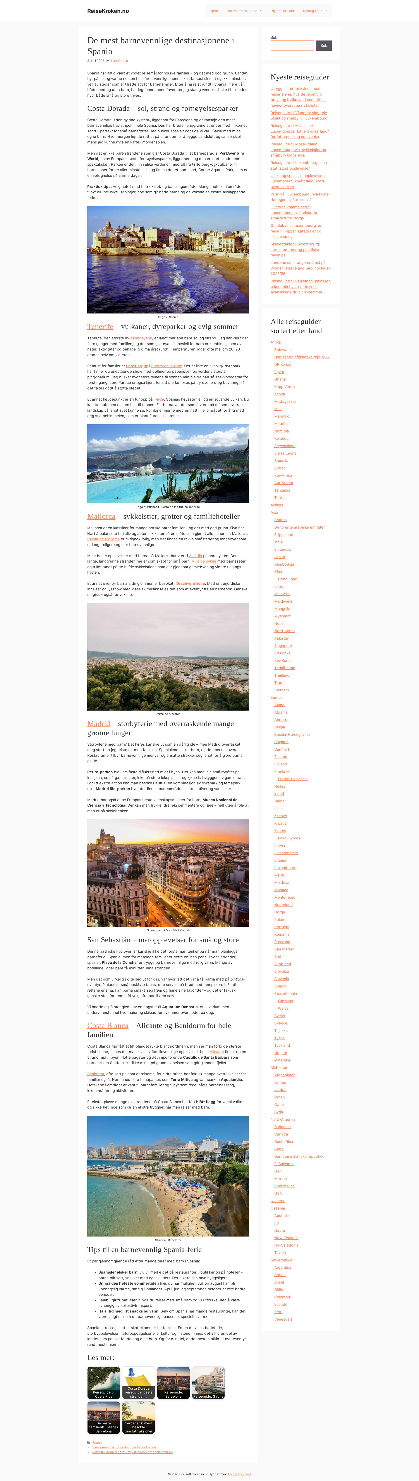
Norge (279, 912)
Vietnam (281, 690)
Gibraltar (286, 1001)
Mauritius (282, 423)
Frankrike (282, 771)
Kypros (280, 831)
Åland (279, 705)
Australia (282, 1215)
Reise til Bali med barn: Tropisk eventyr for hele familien (132, 1452)
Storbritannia (285, 993)
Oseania (278, 1208)
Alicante (217, 1052)
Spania (97, 1442)
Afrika (276, 342)
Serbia (280, 956)
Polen (279, 919)
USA (278, 1193)
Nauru (279, 1230)
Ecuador (281, 1304)
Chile (278, 1289)
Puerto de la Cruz (166, 366)
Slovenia (281, 979)
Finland (280, 764)
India (278, 542)
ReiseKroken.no (108, 11)
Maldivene (283, 601)
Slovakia (281, 971)
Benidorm (95, 1074)
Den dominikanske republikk (299, 1156)
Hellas (279, 786)
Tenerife (100, 326)
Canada (281, 1134)
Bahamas (282, 1127)
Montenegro (284, 897)
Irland (279, 794)
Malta (279, 875)
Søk (274, 37)
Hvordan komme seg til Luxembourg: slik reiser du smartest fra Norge (294, 212)
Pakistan (281, 638)
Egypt (279, 372)
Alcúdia (195, 556)
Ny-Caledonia (286, 1245)
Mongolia (282, 609)
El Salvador (284, 1164)
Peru (278, 1312)
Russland (282, 942)
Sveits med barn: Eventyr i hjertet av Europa (124, 1447)
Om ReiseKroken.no (242, 11)
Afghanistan (284, 1075)
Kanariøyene (141, 338)
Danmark (282, 749)
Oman (279, 1097)
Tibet (278, 683)
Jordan (280, 1090)
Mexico (280, 1178)
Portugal (281, 927)
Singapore (283, 646)
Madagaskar (285, 401)
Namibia (281, 431)
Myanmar (282, 616)
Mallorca (101, 516)
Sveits (279, 1016)
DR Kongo (282, 364)
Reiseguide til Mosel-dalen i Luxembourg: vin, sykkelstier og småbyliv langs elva (298, 149)
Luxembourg (285, 868)
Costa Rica (283, 1141)
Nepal (279, 623)
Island (279, 801)
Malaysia (282, 594)
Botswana (283, 349)
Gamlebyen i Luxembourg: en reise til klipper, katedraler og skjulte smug (296, 231)
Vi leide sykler (204, 561)
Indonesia (282, 549)
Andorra (281, 720)
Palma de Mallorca (103, 539)
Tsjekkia (281, 1030)
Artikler (277, 505)
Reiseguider (312, 11)
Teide (159, 399)
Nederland (283, 905)
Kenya (279, 394)
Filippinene (283, 534)
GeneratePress (239, 1474)
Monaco (281, 890)
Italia (278, 808)
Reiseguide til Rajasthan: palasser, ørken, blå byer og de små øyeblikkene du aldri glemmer (301, 286)
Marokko (281, 416)
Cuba (279, 1149)
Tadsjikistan (284, 668)
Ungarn (280, 1053)
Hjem (214, 11)
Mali (278, 409)
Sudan (280, 468)
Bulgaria (281, 742)
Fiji (276, 1223)
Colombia (282, 1297)
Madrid (98, 723)
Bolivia (280, 1275)
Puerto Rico (284, 1186)
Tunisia (280, 497)
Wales (283, 1008)
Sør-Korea (283, 660)
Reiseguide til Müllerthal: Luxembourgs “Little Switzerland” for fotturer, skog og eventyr (300, 131)
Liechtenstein (286, 853)
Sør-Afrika (283, 475)
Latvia (279, 845)
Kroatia (280, 823)
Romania (282, 934)
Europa (277, 697)
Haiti (278, 1171)
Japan (279, 557)
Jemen (280, 1082)
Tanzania (282, 490)
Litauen (280, 860)
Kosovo (280, 816)
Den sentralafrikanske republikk (302, 357)
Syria (278, 1112)
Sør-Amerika (281, 1260)
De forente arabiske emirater (299, 527)
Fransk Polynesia (293, 779)
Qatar (279, 1104)
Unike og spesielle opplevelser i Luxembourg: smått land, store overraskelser (298, 181)
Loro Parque (137, 366)
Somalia (281, 460)
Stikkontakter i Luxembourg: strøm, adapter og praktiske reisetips (295, 249)
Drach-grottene (190, 583)
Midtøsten (279, 1067)
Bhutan (280, 520)
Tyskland (282, 1045)
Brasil (279, 1282)
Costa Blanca (108, 1025)
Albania (281, 712)
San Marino (284, 949)
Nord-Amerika (283, 1119)
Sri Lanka (282, 653)
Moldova (281, 882)
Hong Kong (287, 579)
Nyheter (278, 1201)
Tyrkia (279, 1038)
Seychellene (284, 446)
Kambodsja (284, 564)
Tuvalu (280, 1252)
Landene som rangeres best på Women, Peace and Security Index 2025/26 (301, 268)
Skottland (282, 964)
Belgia (279, 727)
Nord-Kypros (289, 838)
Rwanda (281, 438)
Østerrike (282, 1060)
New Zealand (286, 1238)
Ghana (280, 379)
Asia (274, 512)
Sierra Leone (285, 453)
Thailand (282, 675)
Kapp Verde (284, 386)
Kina (278, 571)
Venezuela (283, 1319)
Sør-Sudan (283, 483)
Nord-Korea (284, 631)
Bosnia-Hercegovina (292, 734)
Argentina (282, 1267)
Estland (280, 757)
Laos (278, 586)
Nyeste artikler (282, 11)
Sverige (280, 1023)
